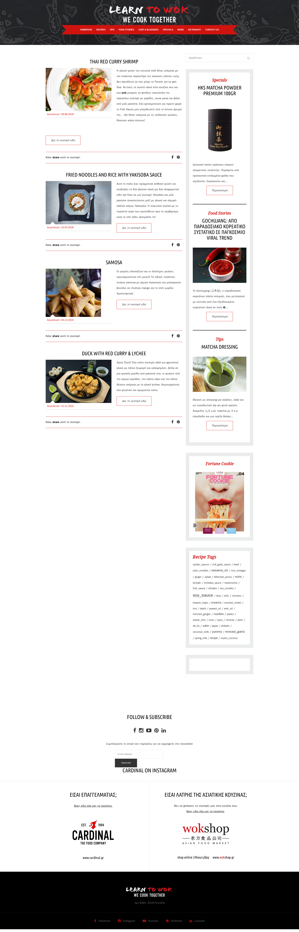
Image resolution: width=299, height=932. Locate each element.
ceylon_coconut (229, 638)
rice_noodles (227, 588)
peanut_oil (215, 608)
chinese (230, 620)
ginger (198, 577)
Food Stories (219, 213)
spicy (220, 620)
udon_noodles (200, 570)
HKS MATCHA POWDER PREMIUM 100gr (219, 90)
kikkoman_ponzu (223, 577)
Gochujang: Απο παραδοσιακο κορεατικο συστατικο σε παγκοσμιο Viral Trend (219, 229)
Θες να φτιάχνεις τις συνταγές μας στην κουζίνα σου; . (205, 808)
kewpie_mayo (200, 602)
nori (195, 609)
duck (240, 620)
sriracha (216, 602)
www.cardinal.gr (93, 858)
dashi (203, 608)
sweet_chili (199, 620)
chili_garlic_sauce (221, 564)
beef (236, 564)
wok (124, 92)
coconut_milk (201, 631)
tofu (226, 595)
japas (215, 626)
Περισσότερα (220, 190)
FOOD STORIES (126, 30)
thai (218, 595)
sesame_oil (219, 570)
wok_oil (228, 608)
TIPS (112, 30)
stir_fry (196, 626)
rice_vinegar (238, 570)
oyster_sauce (201, 564)
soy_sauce (203, 595)
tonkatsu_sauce (212, 583)
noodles (219, 614)
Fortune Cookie (220, 463)
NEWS (181, 30)
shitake (212, 588)
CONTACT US (212, 30)
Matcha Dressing (219, 347)
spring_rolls (201, 638)
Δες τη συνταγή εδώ (63, 140)
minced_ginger (202, 614)
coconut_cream (232, 602)
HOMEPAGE (86, 30)
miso (211, 620)
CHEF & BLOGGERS (148, 30)
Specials (219, 80)
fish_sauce (199, 588)
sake (206, 625)
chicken (237, 595)
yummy (217, 631)
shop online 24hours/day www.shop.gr (205, 857)
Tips (220, 339)
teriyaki (197, 583)
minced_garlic (235, 631)
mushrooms (231, 583)
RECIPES (101, 30)
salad (208, 577)
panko (230, 614)
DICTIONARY (194, 30)
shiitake (225, 626)
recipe (214, 638)
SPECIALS (168, 30)
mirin (238, 576)
